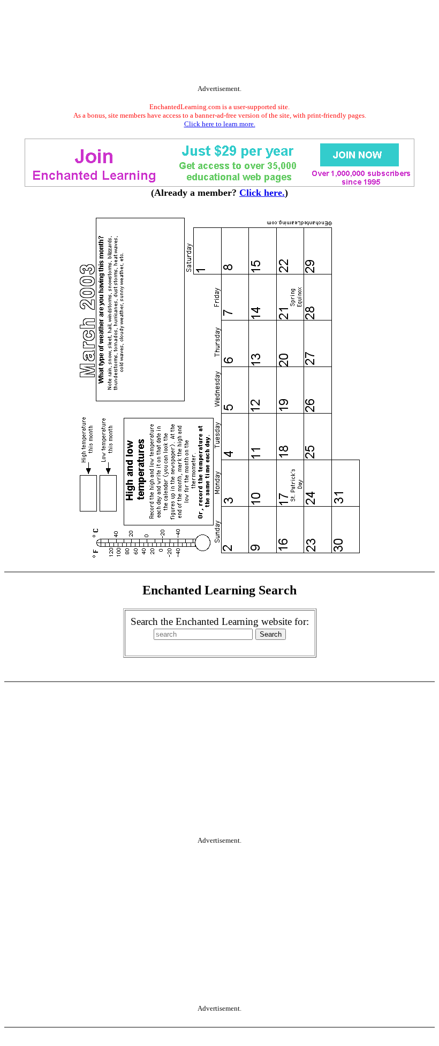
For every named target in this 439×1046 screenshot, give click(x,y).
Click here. (262, 192)
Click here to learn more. (219, 124)
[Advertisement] (219, 44)
